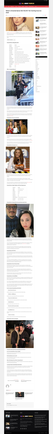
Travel (36, 6)
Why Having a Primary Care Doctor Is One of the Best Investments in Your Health (43, 20)
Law (36, 79)
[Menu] (6, 6)
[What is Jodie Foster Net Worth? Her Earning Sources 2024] (19, 394)
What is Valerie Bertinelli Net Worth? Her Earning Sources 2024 (26, 381)
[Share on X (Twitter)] (44, 15)
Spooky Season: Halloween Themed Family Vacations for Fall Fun (43, 23)
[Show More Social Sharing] (46, 15)
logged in (11, 405)
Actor (36, 60)
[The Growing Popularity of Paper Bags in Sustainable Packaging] (37, 39)
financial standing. (11, 115)
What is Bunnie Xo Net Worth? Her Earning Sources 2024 (29, 393)
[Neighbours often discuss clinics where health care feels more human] (37, 49)
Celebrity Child (37, 68)
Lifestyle (19, 6)
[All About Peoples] (26, 3)
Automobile (37, 64)
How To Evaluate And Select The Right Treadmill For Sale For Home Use (43, 27)
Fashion (23, 6)
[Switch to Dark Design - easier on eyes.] (45, 6)
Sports (36, 87)
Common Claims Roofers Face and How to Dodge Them (43, 31)
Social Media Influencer (38, 86)
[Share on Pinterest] (45, 15)
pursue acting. (30, 140)
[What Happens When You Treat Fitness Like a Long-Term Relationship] (37, 42)
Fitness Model (37, 76)
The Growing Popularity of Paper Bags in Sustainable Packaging (43, 38)
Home (9, 6)
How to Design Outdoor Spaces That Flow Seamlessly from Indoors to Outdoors (43, 34)
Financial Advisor (38, 91)
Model (36, 83)
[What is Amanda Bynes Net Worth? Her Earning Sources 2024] (20, 24)
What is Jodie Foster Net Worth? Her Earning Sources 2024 (19, 398)
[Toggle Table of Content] (14, 40)
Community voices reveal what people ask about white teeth (43, 45)
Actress (36, 61)
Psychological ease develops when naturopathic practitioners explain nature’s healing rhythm (43, 53)
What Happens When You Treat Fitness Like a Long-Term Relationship (43, 42)
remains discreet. (24, 243)
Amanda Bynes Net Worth (12, 32)
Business (26, 6)
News (16, 6)
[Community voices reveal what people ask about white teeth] (37, 46)
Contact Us (46, 432)
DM (8, 15)
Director (37, 72)
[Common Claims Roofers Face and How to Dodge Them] (37, 31)
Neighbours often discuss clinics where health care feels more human (43, 49)
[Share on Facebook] (42, 15)
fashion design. (29, 182)
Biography (12, 6)
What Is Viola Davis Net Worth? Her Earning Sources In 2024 (10, 393)
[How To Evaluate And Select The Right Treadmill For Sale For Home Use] (37, 28)
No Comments (14, 15)
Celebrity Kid (37, 69)
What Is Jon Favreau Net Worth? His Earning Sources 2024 (13, 381)
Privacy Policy (42, 432)
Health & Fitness (31, 6)
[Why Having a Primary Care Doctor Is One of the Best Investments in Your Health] (37, 20)
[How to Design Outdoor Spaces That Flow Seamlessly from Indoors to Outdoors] (37, 35)
